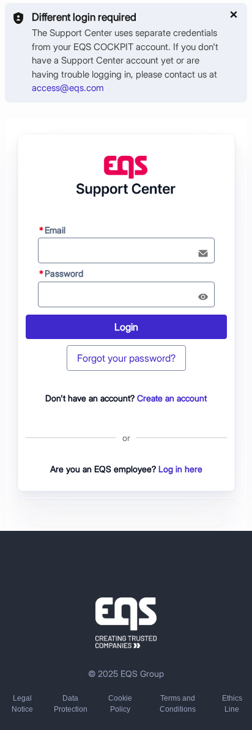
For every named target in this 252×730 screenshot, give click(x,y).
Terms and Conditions (178, 704)
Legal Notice (22, 704)
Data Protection (70, 704)
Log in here (180, 469)
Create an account (172, 398)
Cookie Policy (120, 704)
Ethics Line (232, 704)
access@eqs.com (68, 87)
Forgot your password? (126, 358)
